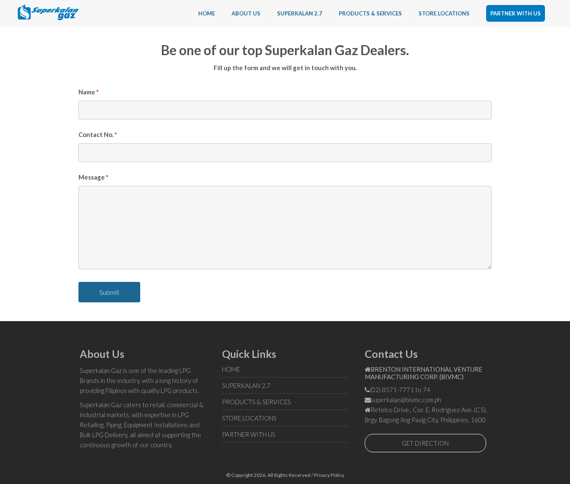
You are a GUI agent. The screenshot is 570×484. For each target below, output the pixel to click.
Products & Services (370, 13)
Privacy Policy (329, 475)
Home (206, 13)
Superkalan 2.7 (299, 13)
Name (88, 92)
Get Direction (425, 443)
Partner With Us (248, 434)
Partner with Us (515, 13)
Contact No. (97, 134)
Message (93, 177)
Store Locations (444, 13)
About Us (246, 13)
